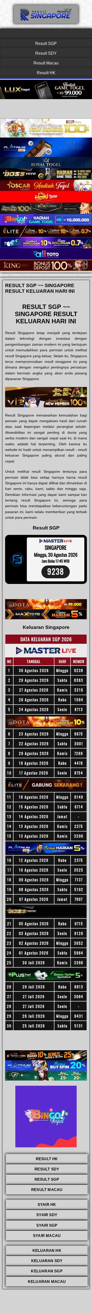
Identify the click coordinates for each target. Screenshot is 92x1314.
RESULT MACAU (46, 1189)
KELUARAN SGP (46, 1271)
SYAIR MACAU (47, 1235)
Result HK (46, 73)
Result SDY (46, 53)
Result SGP (46, 43)
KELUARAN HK (46, 1250)
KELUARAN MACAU (47, 1281)
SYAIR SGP (46, 1225)
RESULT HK (47, 1159)
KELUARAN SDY (46, 1261)
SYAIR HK (47, 1204)
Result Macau (46, 63)
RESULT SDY (46, 1169)
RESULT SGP (46, 1179)
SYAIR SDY (46, 1215)
